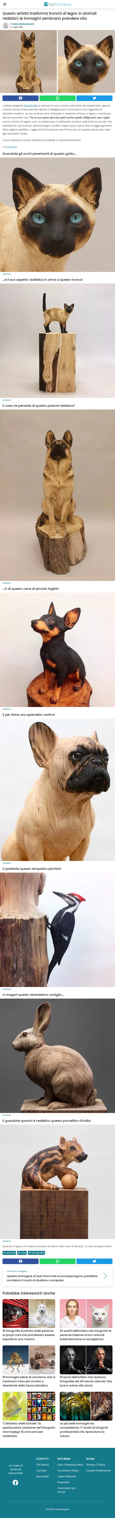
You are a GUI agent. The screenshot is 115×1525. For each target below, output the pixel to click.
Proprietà (63, 1482)
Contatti (41, 1470)
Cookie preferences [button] (98, 1470)
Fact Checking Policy (70, 1464)
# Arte (22, 1252)
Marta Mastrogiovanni (23, 23)
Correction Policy (68, 1470)
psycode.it (42, 1476)
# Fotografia (36, 1252)
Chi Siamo (42, 1464)
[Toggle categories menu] (5, 4)
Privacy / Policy (95, 1464)
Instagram (7, 273)
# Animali (9, 1252)
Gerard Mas (31, 105)
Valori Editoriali (67, 1476)
